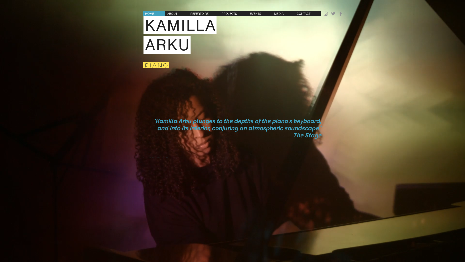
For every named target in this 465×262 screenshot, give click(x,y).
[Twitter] (333, 13)
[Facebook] (340, 13)
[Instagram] (326, 13)
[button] (234, 13)
